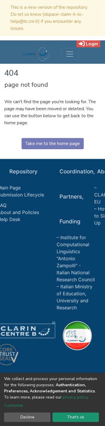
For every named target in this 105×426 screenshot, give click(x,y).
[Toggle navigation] (70, 54)
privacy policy (75, 397)
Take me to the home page (52, 143)
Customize (13, 405)
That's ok (75, 417)
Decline (27, 417)
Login (92, 44)
